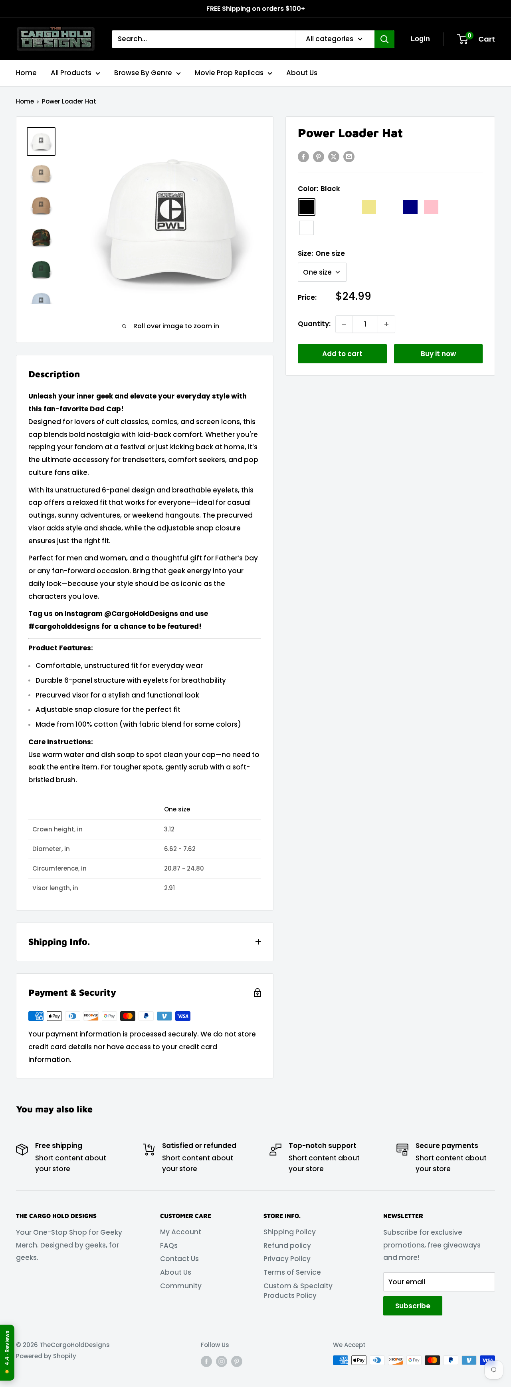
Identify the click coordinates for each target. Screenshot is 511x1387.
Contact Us (179, 1258)
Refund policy (287, 1245)
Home (26, 73)
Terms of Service (292, 1272)
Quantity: (314, 324)
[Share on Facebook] (303, 156)
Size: (321, 253)
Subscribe (412, 1306)
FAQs (169, 1245)
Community (181, 1286)
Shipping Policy (289, 1232)
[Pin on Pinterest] (318, 156)
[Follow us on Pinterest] (236, 1361)
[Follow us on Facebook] (206, 1361)
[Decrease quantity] (344, 324)
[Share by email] (349, 156)
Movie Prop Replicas (229, 73)
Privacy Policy (287, 1258)
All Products (71, 73)
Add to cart (342, 354)
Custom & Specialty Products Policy (298, 1290)
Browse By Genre (143, 73)
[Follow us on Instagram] (221, 1361)
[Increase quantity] (386, 324)
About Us (301, 73)
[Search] (384, 39)
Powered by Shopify (46, 1356)
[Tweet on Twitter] (333, 156)
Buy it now (438, 354)
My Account (180, 1232)
